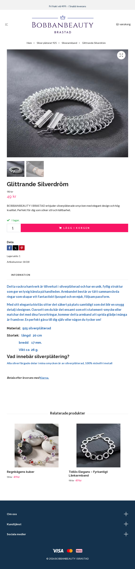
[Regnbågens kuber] (36, 446)
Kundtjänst (14, 524)
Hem (29, 43)
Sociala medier (16, 534)
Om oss (12, 514)
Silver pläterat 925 (47, 43)
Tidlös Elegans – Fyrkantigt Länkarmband (88, 474)
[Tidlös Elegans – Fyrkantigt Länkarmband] (98, 446)
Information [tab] (20, 275)
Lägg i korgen (76, 228)
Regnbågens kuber (20, 472)
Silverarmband (69, 43)
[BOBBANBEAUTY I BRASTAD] (62, 24)
